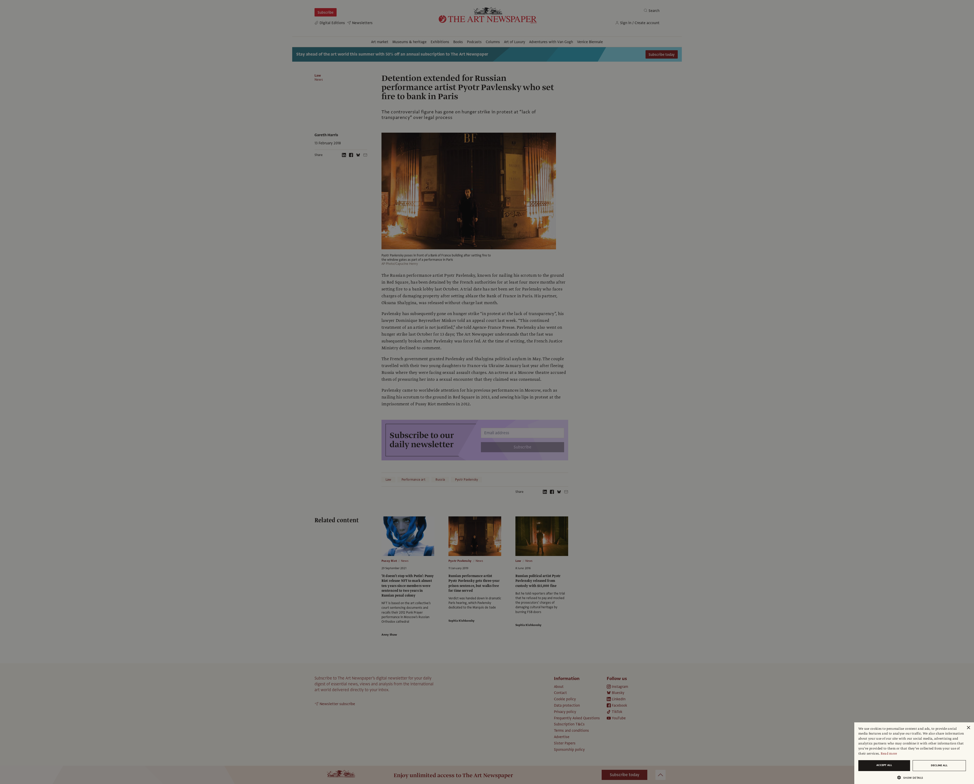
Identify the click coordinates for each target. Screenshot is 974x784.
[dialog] (914, 753)
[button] (912, 777)
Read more (889, 753)
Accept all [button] (884, 765)
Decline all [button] (939, 765)
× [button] (968, 728)
